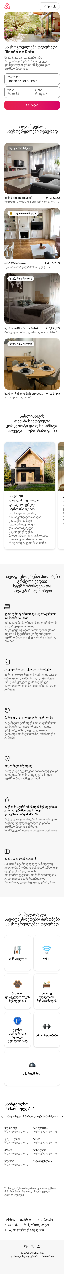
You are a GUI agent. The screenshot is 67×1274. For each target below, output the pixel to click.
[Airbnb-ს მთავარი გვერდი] (7, 6)
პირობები (48, 1256)
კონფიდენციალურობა (24, 1256)
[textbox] (18, 93)
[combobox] (32, 81)
